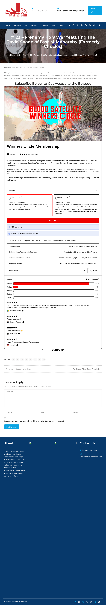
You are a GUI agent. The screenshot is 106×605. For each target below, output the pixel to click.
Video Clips (34, 25)
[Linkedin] (85, 25)
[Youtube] (90, 25)
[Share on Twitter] (17, 359)
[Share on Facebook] (13, 359)
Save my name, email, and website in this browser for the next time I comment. (34, 421)
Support (61, 25)
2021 (19, 55)
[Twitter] (69, 25)
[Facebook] (73, 25)
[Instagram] (77, 25)
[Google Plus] (81, 25)
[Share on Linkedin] (26, 359)
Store (53, 25)
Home (13, 55)
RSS (26, 25)
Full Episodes (17, 25)
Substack (45, 25)
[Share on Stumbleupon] (35, 359)
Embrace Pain (93, 10)
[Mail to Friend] (43, 359)
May (24, 55)
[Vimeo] (94, 25)
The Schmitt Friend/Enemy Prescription (86, 369)
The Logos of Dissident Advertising (18, 369)
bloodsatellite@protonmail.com (91, 456)
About (8, 25)
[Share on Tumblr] (39, 359)
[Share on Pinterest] (30, 359)
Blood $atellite (27, 67)
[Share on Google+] (22, 359)
